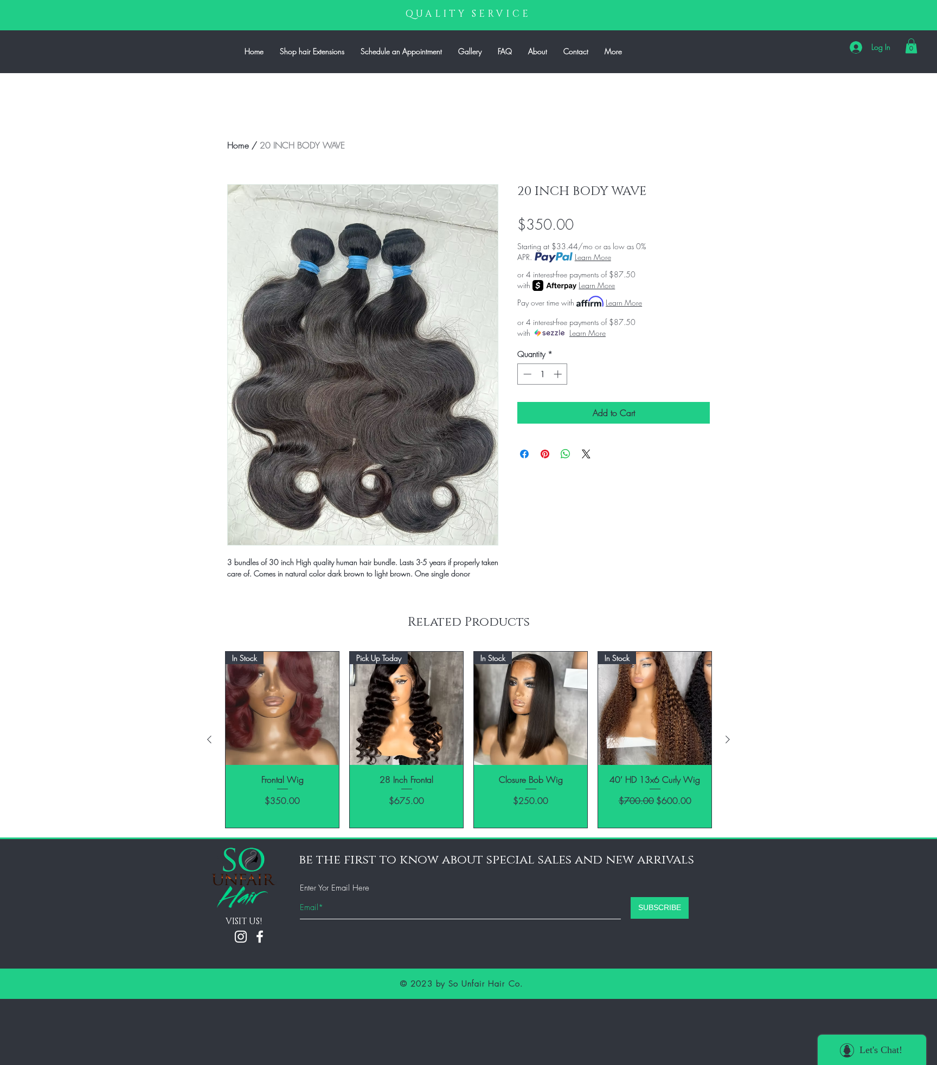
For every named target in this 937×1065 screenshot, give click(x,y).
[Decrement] (526, 374)
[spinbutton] (542, 374)
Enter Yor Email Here (334, 888)
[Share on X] (586, 453)
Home (238, 145)
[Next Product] (727, 739)
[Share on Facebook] (524, 453)
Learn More (593, 257)
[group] (468, 740)
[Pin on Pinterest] (544, 453)
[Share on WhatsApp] (565, 453)
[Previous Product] (209, 739)
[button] (911, 45)
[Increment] (558, 374)
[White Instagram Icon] (241, 936)
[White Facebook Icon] (260, 936)
